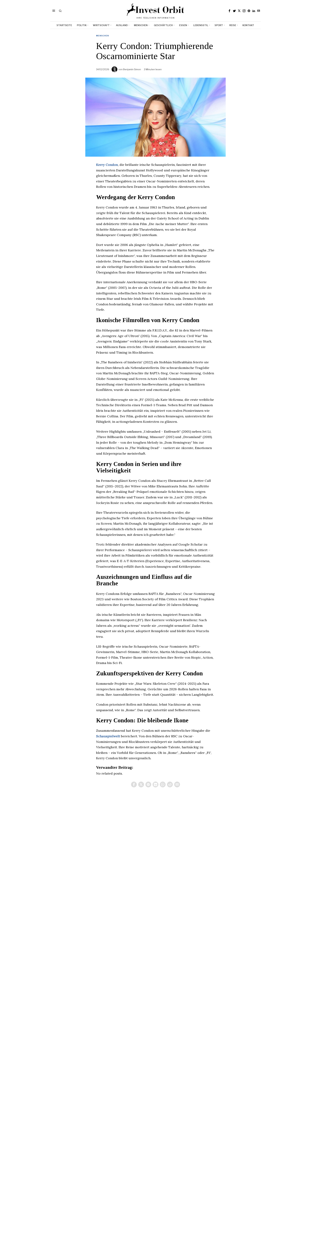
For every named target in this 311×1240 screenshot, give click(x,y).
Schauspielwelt (108, 736)
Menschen (102, 36)
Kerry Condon (107, 165)
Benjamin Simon (132, 69)
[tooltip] (229, 11)
